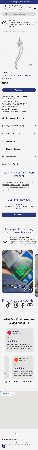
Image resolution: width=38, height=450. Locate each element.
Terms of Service (7, 445)
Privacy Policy (18, 445)
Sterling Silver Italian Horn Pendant (18, 31)
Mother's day (15, 185)
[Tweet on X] (9, 164)
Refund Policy (26, 443)
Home (4, 31)
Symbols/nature (8, 190)
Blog (9, 443)
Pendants (14, 187)
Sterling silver (24, 187)
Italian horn (11, 182)
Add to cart (19, 90)
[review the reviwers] (6, 338)
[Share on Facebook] (14, 164)
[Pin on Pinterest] (18, 164)
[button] (30, 7)
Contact (27, 445)
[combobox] (19, 14)
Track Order (15, 443)
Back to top (19, 434)
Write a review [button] (19, 215)
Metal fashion (22, 182)
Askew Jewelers (7, 72)
